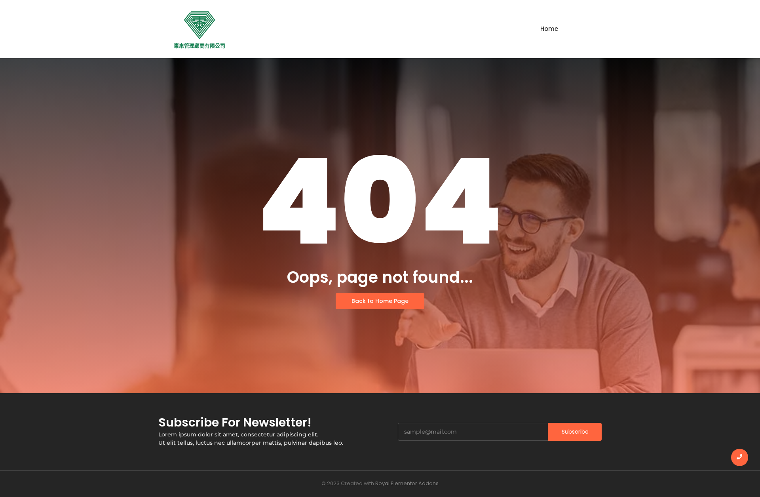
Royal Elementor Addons (407, 483)
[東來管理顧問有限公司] (199, 25)
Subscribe (575, 432)
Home (549, 29)
